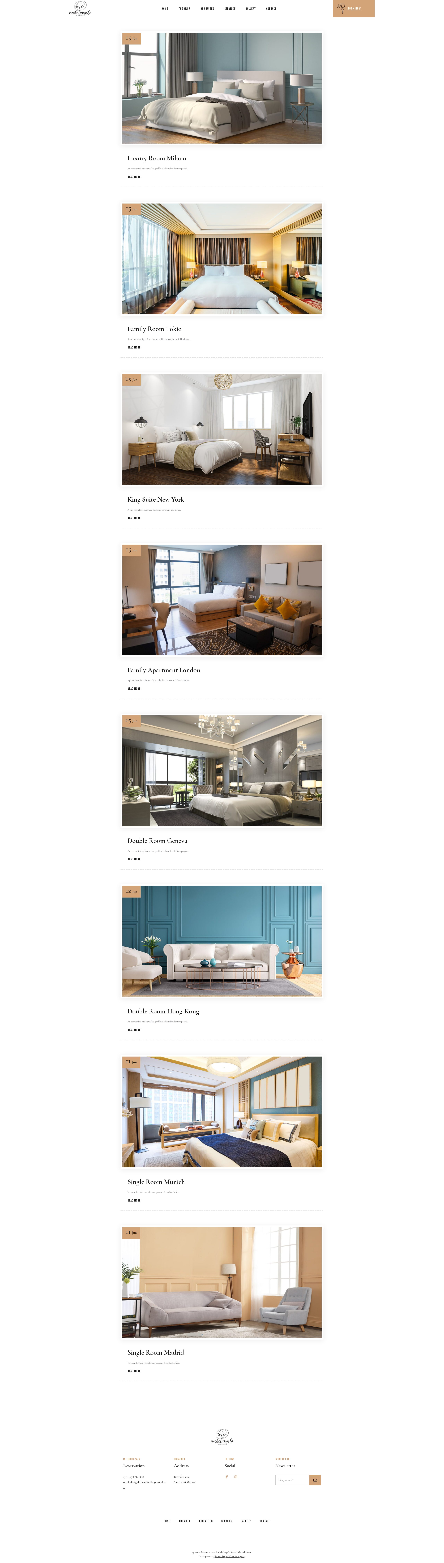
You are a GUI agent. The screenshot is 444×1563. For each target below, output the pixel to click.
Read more (133, 176)
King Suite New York (155, 499)
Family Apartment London (163, 670)
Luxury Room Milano (156, 158)
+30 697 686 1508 (133, 1477)
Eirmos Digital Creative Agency (230, 1556)
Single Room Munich (156, 1182)
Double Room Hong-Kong (163, 1011)
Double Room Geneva (157, 840)
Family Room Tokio (154, 329)
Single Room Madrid (155, 1352)
